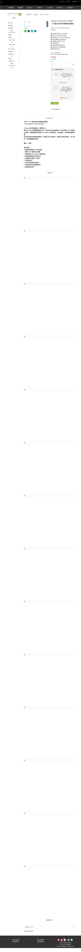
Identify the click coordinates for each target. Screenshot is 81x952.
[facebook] (29, 31)
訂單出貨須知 (16, 939)
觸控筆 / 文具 (12, 55)
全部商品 (39, 7)
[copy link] (35, 31)
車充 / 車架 (11, 49)
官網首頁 (11, 7)
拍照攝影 (10, 28)
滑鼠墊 (10, 58)
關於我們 (20, 7)
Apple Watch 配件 (11, 31)
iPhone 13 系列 (44, 14)
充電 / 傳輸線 (12, 45)
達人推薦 (49, 7)
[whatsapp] (32, 31)
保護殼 (10, 35)
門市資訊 (59, 7)
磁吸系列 (10, 25)
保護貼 (10, 37)
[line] (25, 31)
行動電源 (10, 51)
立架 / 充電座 (12, 41)
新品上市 (29, 7)
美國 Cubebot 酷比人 (11, 65)
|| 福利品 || (11, 61)
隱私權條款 (40, 941)
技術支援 (70, 7)
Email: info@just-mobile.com (65, 946)
